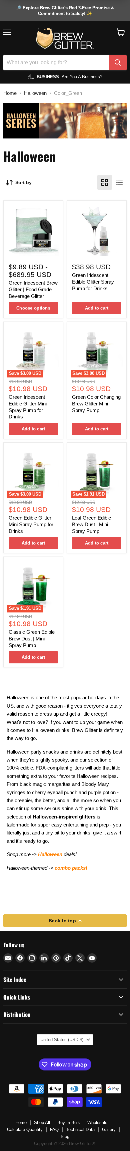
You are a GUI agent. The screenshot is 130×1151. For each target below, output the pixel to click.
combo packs (70, 868)
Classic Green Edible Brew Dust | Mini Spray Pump (32, 638)
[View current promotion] (65, 11)
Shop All (42, 1122)
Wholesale (97, 1122)
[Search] (118, 62)
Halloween (35, 93)
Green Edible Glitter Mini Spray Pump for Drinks (31, 524)
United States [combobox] (61, 1039)
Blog (65, 1136)
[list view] (119, 182)
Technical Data (80, 1129)
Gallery (109, 1129)
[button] (120, 32)
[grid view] (104, 182)
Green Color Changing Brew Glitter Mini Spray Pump (96, 403)
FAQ (54, 1129)
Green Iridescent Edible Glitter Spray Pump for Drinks (93, 281)
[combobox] (56, 62)
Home (10, 93)
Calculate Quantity (25, 1129)
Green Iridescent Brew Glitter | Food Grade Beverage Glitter (33, 289)
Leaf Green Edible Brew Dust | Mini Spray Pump (91, 524)
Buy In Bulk (68, 1122)
